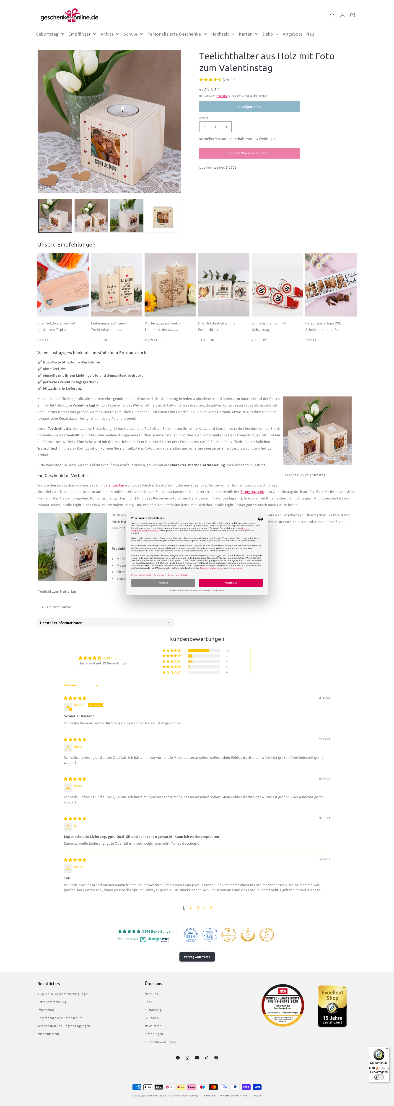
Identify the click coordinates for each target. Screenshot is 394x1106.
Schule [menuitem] (130, 34)
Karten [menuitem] (246, 34)
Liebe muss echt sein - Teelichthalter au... (109, 326)
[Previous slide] (43, 294)
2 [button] (191, 907)
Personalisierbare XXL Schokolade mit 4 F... (323, 326)
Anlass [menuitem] (107, 34)
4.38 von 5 (111, 658)
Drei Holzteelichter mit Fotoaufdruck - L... (216, 326)
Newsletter (153, 1026)
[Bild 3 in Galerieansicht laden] (127, 216)
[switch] (379, 1077)
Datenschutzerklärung (184, 1095)
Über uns (151, 994)
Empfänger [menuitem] (79, 34)
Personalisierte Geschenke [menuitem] (174, 34)
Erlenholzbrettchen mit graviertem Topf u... (56, 326)
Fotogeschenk (252, 491)
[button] (332, 15)
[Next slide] (350, 294)
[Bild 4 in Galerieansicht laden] (162, 216)
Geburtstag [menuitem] (47, 34)
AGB (245, 1095)
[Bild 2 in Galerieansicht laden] (91, 216)
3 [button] (198, 907)
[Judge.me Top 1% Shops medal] (248, 935)
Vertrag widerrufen (197, 957)
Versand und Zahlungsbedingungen (63, 1026)
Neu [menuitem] (310, 34)
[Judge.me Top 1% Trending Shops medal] (266, 935)
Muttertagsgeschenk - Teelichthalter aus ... (162, 326)
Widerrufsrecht (48, 1034)
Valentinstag (114, 485)
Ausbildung (153, 1010)
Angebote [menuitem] (293, 34)
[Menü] (386, 1049)
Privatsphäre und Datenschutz (59, 1018)
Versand (222, 95)
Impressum (45, 1010)
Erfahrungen (154, 1034)
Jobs (148, 1002)
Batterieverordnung (52, 1002)
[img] (75, 698)
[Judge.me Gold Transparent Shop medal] (228, 935)
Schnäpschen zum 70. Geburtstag (269, 326)
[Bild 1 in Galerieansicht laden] (55, 216)
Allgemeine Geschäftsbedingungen (63, 994)
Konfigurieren (249, 107)
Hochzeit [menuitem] (220, 34)
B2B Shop (152, 1018)
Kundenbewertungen (160, 1042)
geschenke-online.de (153, 1095)
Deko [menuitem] (268, 34)
